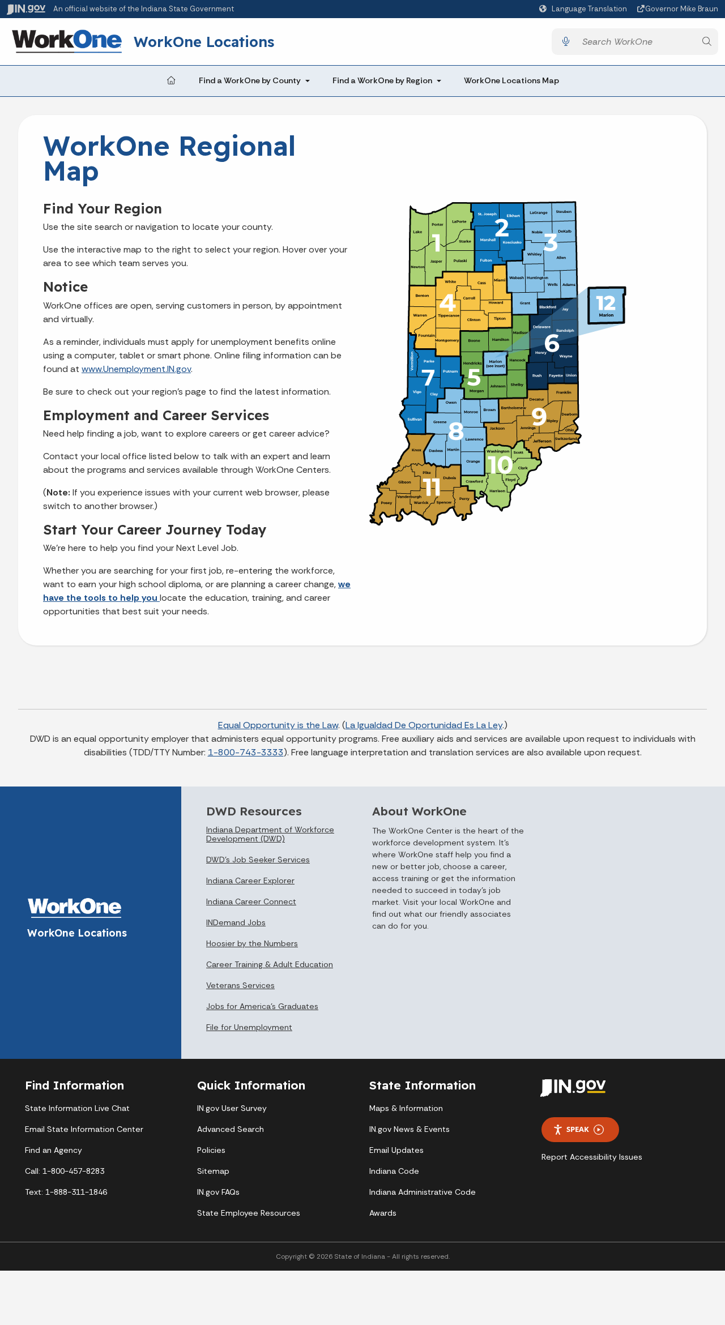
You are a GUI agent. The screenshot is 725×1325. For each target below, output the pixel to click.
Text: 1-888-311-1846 (66, 1192)
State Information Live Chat (77, 1108)
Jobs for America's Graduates (262, 1006)
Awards (382, 1213)
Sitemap (213, 1171)
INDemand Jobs (236, 922)
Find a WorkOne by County (250, 80)
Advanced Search (230, 1129)
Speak (577, 1129)
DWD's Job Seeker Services (258, 859)
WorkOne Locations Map (511, 80)
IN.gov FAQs (218, 1192)
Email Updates (396, 1150)
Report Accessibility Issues (591, 1157)
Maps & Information (406, 1108)
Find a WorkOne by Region (382, 80)
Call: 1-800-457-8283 (64, 1171)
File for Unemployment (249, 1027)
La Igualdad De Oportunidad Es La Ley (424, 725)
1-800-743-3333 (246, 752)
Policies (211, 1150)
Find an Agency (53, 1150)
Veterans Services (240, 985)
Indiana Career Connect (251, 901)
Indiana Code (394, 1171)
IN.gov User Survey (232, 1108)
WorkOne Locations (204, 41)
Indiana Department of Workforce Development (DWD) (270, 834)
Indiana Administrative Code (422, 1192)
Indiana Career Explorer (250, 880)
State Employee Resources (248, 1213)
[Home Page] (171, 81)
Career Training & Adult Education (269, 964)
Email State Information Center (84, 1129)
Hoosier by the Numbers (252, 943)
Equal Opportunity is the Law (278, 725)
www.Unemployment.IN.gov (136, 369)
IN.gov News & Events (409, 1129)
